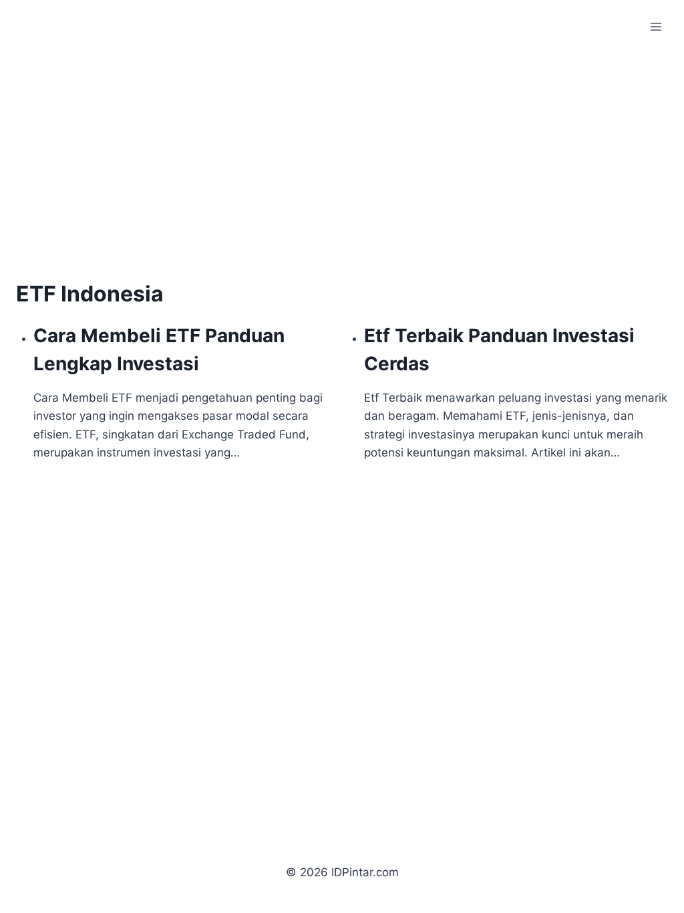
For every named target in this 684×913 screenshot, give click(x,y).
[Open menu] (655, 26)
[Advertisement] (128, 179)
